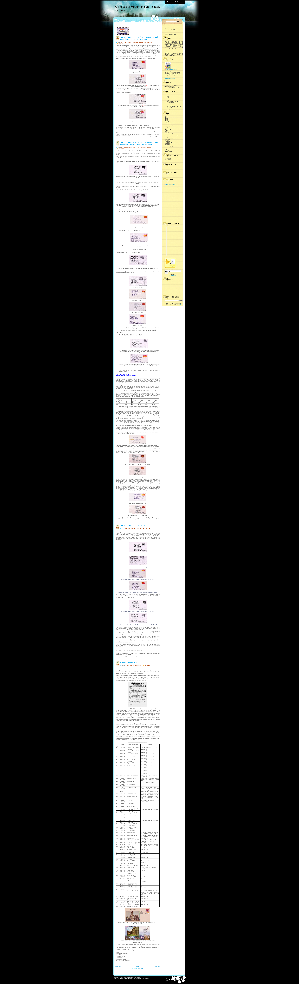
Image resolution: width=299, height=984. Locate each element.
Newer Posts (118, 966)
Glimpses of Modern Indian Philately (137, 6)
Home (166, 28)
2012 (167, 97)
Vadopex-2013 (168, 151)
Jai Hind (166, 130)
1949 (166, 118)
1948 (166, 117)
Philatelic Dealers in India (170, 33)
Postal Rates (167, 143)
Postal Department (169, 142)
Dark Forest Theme (118, 978)
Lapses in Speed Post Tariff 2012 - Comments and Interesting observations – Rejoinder (139, 38)
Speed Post (167, 145)
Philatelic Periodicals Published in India (173, 30)
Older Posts (157, 966)
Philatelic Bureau (168, 138)
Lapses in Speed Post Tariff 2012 (174, 106)
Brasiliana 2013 (168, 122)
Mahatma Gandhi (168, 133)
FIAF (166, 127)
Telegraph (167, 149)
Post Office (167, 140)
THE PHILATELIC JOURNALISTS (172, 87)
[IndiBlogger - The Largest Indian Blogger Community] (170, 267)
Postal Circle (167, 141)
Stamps (166, 148)
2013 (167, 96)
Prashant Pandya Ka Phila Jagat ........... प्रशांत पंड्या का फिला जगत (173, 86)
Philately (166, 139)
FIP (165, 128)
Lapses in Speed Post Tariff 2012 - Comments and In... (174, 102)
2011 (167, 109)
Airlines (166, 121)
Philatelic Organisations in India (171, 32)
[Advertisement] (172, 194)
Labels (166, 131)
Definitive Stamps (168, 125)
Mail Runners (167, 134)
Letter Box (167, 132)
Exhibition (167, 126)
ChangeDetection (173, 275)
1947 (166, 116)
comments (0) (121, 529)
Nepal (166, 137)
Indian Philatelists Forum (171, 69)
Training (166, 150)
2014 (167, 95)
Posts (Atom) (140, 968)
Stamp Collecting (168, 146)
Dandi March (167, 124)
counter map (167, 168)
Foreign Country (168, 129)
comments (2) (121, 43)
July (168, 99)
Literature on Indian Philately (171, 29)
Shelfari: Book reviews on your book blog (173, 175)
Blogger (179, 304)
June (168, 100)
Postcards (167, 144)
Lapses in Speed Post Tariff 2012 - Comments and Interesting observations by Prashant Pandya (139, 143)
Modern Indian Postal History (171, 136)
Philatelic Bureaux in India (170, 34)
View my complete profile (170, 78)
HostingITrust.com (129, 978)
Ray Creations (146, 978)
